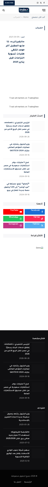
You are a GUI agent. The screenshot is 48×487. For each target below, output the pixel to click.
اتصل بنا (17, 482)
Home (26, 17)
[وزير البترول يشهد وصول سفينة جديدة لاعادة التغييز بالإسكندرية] (38, 417)
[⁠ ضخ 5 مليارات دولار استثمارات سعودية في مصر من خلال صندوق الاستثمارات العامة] (38, 166)
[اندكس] (24, 10)
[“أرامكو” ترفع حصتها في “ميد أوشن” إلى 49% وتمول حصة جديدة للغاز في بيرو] (38, 187)
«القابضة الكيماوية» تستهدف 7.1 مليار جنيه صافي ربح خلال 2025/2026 (17, 435)
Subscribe (9, 3)
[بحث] (4, 10)
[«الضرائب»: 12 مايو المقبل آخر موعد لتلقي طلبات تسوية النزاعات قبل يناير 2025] (35, 59)
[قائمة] (43, 10)
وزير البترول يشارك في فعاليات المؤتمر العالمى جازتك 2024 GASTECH (18, 147)
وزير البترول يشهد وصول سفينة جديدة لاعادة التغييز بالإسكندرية (17, 417)
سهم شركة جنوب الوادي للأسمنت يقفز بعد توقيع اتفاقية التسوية (18, 453)
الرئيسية (28, 482)
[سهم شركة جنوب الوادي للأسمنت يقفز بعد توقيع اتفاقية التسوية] (38, 453)
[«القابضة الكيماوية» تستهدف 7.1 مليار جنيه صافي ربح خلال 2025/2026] (38, 435)
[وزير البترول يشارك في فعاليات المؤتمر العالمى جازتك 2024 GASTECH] (38, 147)
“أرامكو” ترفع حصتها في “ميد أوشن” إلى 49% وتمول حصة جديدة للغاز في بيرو (16, 187)
